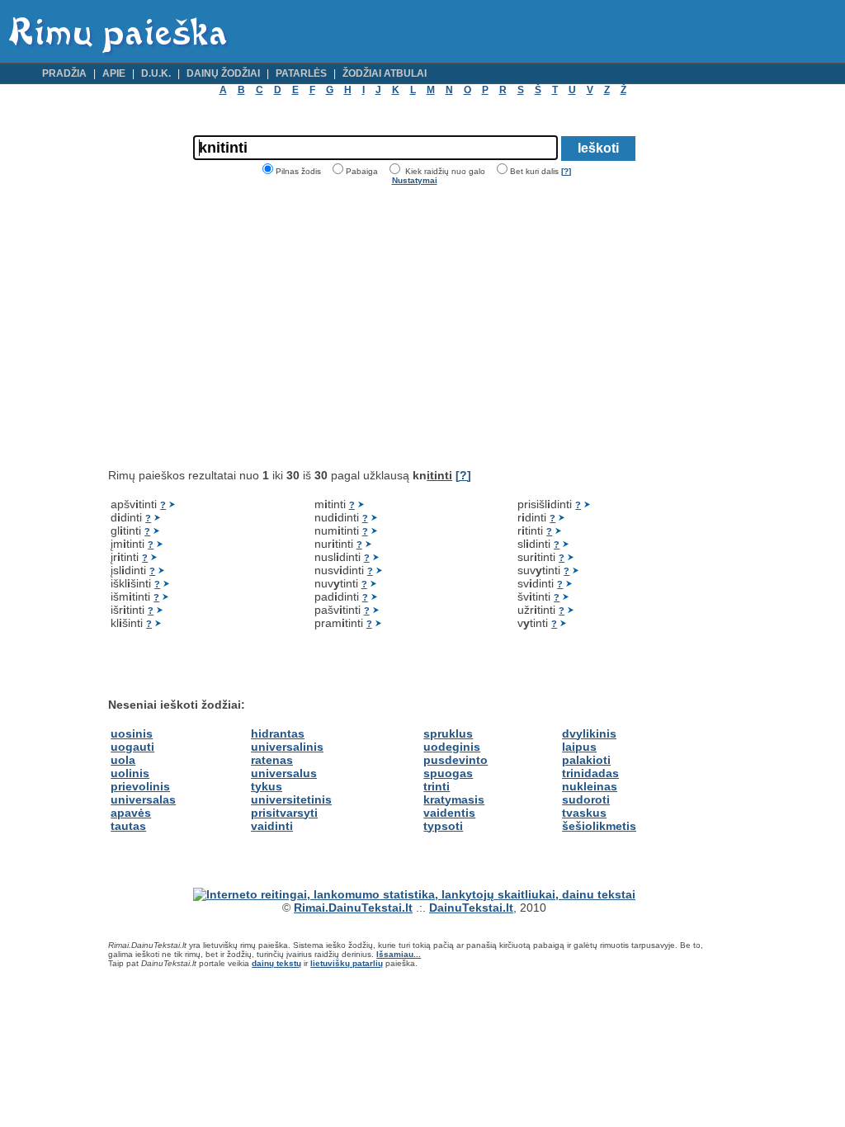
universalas (143, 799)
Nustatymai (414, 180)
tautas (128, 825)
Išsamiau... (398, 954)
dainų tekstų (276, 963)
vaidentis (449, 812)
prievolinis (140, 786)
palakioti (586, 759)
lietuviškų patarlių (346, 963)
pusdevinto (455, 759)
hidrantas (277, 733)
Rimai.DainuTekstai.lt (353, 907)
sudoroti (586, 799)
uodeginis (451, 746)
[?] (566, 171)
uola (123, 759)
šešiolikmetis (599, 825)
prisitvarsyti (284, 812)
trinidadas (590, 773)
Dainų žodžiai (223, 73)
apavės (131, 812)
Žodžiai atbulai (384, 73)
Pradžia (64, 73)
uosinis (132, 733)
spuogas (448, 773)
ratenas (272, 759)
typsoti (443, 825)
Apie (113, 73)
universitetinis (291, 799)
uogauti (132, 746)
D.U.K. (156, 73)
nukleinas (589, 786)
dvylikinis (589, 733)
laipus (579, 746)
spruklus (448, 733)
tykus (266, 786)
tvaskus (584, 812)
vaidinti (272, 825)
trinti (436, 786)
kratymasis (453, 799)
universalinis (287, 746)
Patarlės (301, 73)
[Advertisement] (246, 326)
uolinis (130, 773)
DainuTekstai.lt (471, 907)
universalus (284, 773)
